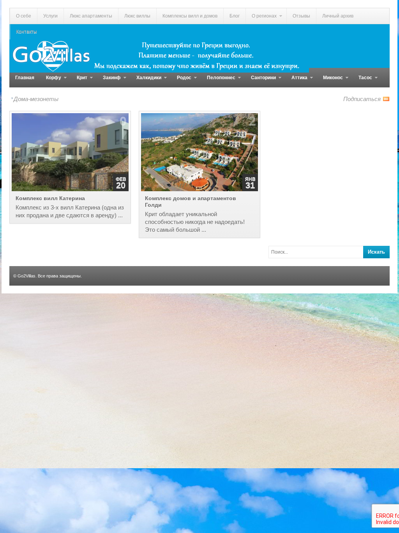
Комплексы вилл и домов (189, 16)
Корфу (50, 81)
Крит (79, 81)
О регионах (261, 18)
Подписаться (362, 99)
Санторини (260, 81)
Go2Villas (26, 276)
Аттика (296, 81)
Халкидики (146, 81)
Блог (235, 16)
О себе (23, 16)
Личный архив (337, 16)
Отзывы (301, 16)
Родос (181, 81)
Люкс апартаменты (91, 16)
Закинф (109, 81)
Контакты (26, 31)
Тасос (362, 81)
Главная (24, 77)
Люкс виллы (137, 16)
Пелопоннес (218, 81)
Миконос (330, 81)
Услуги (50, 16)
